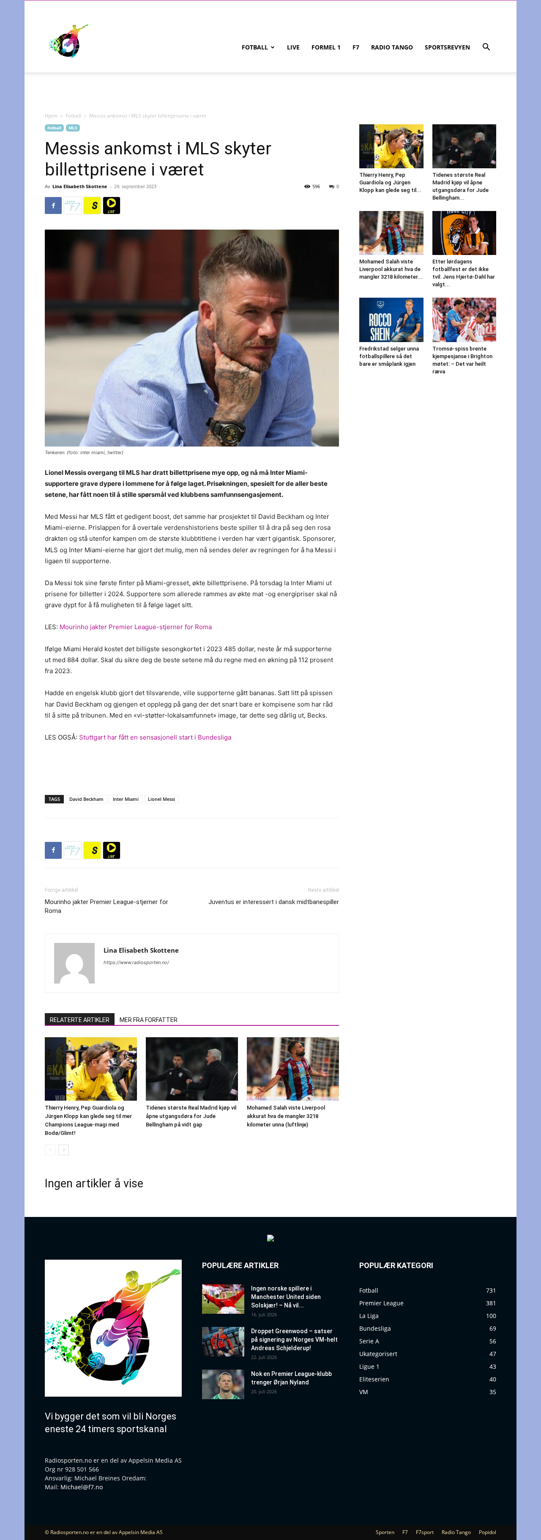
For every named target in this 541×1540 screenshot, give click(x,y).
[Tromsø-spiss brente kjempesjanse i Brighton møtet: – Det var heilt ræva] (464, 320)
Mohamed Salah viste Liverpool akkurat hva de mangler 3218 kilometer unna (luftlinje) (286, 1116)
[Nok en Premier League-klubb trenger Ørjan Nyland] (223, 1384)
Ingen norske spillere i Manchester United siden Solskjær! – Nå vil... (286, 1297)
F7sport (425, 1532)
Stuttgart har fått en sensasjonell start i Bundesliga (155, 737)
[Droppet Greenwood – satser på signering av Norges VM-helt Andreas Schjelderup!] (223, 1341)
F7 (355, 47)
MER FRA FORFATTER (149, 1020)
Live (293, 47)
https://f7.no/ (72, 205)
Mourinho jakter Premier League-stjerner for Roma (136, 627)
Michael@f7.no (81, 1487)
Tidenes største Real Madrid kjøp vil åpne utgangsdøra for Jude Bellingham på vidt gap (191, 1116)
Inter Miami (126, 799)
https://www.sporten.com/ (92, 205)
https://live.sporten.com (111, 205)
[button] (486, 48)
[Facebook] (53, 205)
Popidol (487, 1532)
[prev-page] (50, 1150)
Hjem (51, 115)
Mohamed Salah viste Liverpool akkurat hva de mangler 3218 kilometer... (391, 269)
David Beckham (86, 799)
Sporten (385, 1532)
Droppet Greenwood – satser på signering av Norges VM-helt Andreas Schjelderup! (294, 1339)
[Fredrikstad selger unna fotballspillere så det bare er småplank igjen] (391, 320)
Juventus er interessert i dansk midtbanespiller (273, 902)
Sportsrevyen (447, 47)
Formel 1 (326, 47)
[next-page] (63, 1150)
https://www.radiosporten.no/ (136, 962)
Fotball (255, 47)
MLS (72, 128)
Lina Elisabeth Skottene (79, 186)
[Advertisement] (192, 766)
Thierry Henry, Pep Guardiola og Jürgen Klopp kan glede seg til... (390, 182)
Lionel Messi (161, 799)
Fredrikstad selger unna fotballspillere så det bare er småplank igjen (389, 356)
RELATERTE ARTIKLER (79, 1020)
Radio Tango (392, 47)
